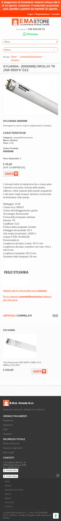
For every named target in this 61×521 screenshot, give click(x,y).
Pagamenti (8, 420)
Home (7, 481)
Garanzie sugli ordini (12, 448)
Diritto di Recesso (11, 443)
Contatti (9, 507)
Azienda (8, 486)
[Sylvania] (16, 285)
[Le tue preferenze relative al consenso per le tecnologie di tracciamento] (56, 516)
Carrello (56, 14)
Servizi (8, 494)
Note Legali (8, 452)
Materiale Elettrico (14, 490)
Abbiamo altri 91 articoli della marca (25, 290)
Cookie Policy (11, 476)
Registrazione (43, 14)
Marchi (8, 498)
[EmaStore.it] (30, 24)
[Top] (58, 475)
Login (30, 14)
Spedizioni (8, 425)
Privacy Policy (11, 470)
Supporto (7, 434)
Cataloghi (9, 502)
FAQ (5, 429)
